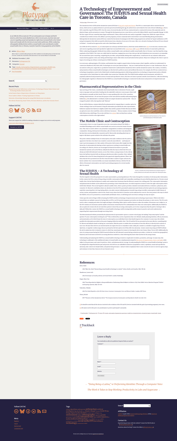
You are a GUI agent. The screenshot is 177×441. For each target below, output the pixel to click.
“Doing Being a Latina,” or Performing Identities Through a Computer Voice (123, 384)
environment (71, 415)
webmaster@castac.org (125, 424)
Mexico (93, 419)
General (101, 313)
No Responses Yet (93, 313)
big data (77, 411)
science (76, 421)
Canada (137, 49)
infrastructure (87, 417)
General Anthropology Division (139, 414)
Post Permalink (84, 313)
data (107, 411)
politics (102, 419)
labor (95, 417)
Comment (100, 344)
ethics (80, 415)
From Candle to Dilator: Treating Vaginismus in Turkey (24, 95)
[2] (86, 98)
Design (68, 413)
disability (83, 413)
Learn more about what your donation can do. (21, 123)
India (78, 417)
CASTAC (120, 414)
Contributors (35, 28)
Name (99, 361)
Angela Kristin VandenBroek (98, 433)
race (73, 421)
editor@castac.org (148, 427)
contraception (111, 313)
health (74, 417)
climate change (90, 411)
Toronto (159, 313)
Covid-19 (103, 411)
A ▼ (52, 28)
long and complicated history (127, 25)
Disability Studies (90, 413)
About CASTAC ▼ (44, 28)
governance (124, 313)
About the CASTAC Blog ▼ (23, 28)
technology (71, 423)
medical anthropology (79, 419)
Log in (16, 423)
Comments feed (18, 428)
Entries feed (17, 426)
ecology (96, 413)
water (85, 423)
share (82, 318)
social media (83, 421)
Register (16, 421)
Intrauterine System (146, 313)
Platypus (35, 15)
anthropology (91, 409)
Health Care (130, 313)
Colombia (97, 411)
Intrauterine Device (137, 313)
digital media (75, 413)
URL (81, 327)
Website (99, 371)
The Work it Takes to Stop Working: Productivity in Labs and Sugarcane (124, 389)
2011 (148, 46)
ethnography (88, 414)
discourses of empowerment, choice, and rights (149, 240)
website (114, 113)
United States (129, 49)
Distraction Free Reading (163, 4)
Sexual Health (154, 313)
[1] (162, 27)
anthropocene (81, 409)
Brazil (80, 411)
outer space (98, 419)
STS (91, 421)
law (108, 417)
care (83, 411)
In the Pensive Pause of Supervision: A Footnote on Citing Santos (27, 93)
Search (11, 81)
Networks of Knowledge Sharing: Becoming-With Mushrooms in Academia (30, 98)
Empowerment (118, 313)
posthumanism (69, 421)
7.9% (98, 46)
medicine (89, 419)
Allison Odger (84, 22)
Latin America (102, 417)
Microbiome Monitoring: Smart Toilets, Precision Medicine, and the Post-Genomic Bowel (34, 100)
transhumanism (80, 423)
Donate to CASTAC (16, 127)
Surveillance (98, 421)
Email (99, 366)
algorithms (73, 409)
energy (100, 413)
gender (103, 415)
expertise (97, 415)
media (68, 419)
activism (68, 409)
